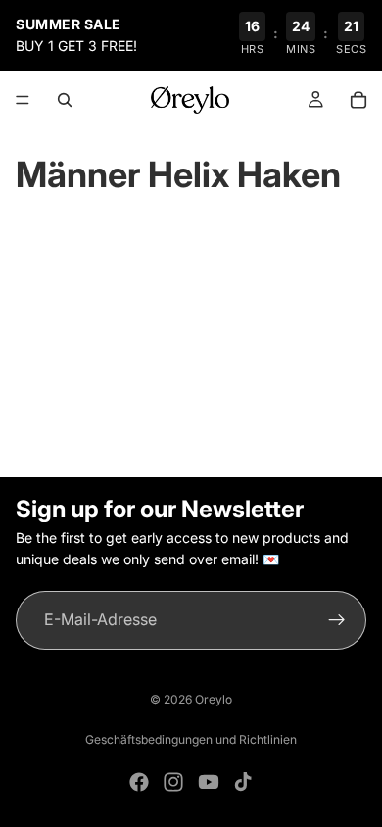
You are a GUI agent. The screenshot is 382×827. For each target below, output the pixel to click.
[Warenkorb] (358, 100)
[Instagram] (173, 782)
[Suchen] (64, 100)
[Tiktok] (243, 782)
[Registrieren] (337, 620)
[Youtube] (208, 782)
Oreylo (213, 699)
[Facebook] (139, 782)
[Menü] (22, 99)
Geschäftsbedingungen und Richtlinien (191, 739)
